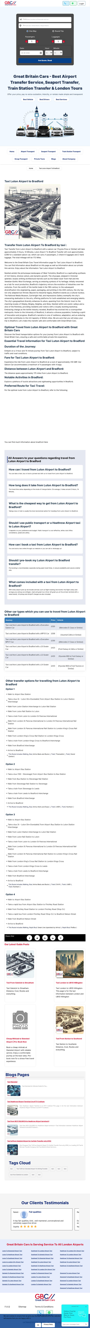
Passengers (30, 37)
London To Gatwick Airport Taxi (41, 1284)
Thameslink (60, 754)
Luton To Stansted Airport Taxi (12, 1251)
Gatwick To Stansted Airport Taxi (13, 1273)
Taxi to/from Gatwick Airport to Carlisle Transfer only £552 (29, 1141)
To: (24, 25)
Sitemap (22, 1307)
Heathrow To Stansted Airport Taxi (71, 1258)
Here (46, 442)
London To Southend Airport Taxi (41, 1280)
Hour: (47, 48)
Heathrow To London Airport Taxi (70, 1254)
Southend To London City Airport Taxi (43, 1269)
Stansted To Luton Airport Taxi (70, 1273)
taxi (11, 1169)
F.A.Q (7, 1307)
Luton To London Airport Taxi (11, 1266)
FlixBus (73, 927)
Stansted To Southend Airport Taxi (71, 1277)
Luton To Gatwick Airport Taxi (11, 1269)
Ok (38, 1325)
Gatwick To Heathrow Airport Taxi (13, 1277)
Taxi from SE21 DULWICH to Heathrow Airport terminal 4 (28, 1121)
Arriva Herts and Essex (41, 807)
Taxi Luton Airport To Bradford (49, 168)
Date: (22, 48)
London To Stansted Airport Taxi (41, 1273)
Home (12, 151)
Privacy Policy (48, 1324)
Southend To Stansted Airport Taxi (42, 1258)
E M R (58, 884)
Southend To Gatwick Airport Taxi (42, 1254)
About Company (68, 159)
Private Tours (39, 159)
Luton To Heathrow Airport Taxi (12, 1254)
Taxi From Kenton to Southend (69, 1039)
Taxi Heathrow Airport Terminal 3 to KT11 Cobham (26, 1101)
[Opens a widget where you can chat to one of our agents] (75, 1315)
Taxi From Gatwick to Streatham (20, 983)
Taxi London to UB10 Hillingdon (69, 983)
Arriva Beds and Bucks (41, 754)
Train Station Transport (71, 151)
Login (81, 4)
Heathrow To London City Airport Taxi (72, 1251)
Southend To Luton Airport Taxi (41, 1262)
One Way (32, 31)
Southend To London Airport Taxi (41, 1251)
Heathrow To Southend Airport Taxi (71, 1266)
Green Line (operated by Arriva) (49, 927)
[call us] (66, 3)
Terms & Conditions (44, 1307)
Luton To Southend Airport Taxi (12, 1258)
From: (25, 19)
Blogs (53, 159)
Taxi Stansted (12, 1082)
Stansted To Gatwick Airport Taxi (70, 1284)
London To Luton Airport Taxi (40, 1277)
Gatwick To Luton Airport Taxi (11, 1280)
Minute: (56, 48)
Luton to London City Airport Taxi (12, 1262)
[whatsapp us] (73, 3)
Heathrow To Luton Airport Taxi (70, 1262)
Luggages (56, 37)
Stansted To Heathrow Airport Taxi (71, 1288)
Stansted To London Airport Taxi (70, 1280)
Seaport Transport (48, 151)
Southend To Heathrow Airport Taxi (42, 1266)
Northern (69, 807)
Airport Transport (28, 151)
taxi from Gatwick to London (19, 1174)
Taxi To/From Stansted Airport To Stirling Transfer (32, 1169)
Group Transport (21, 159)
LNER (58, 807)
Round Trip (59, 31)
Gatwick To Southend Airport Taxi (13, 1284)
